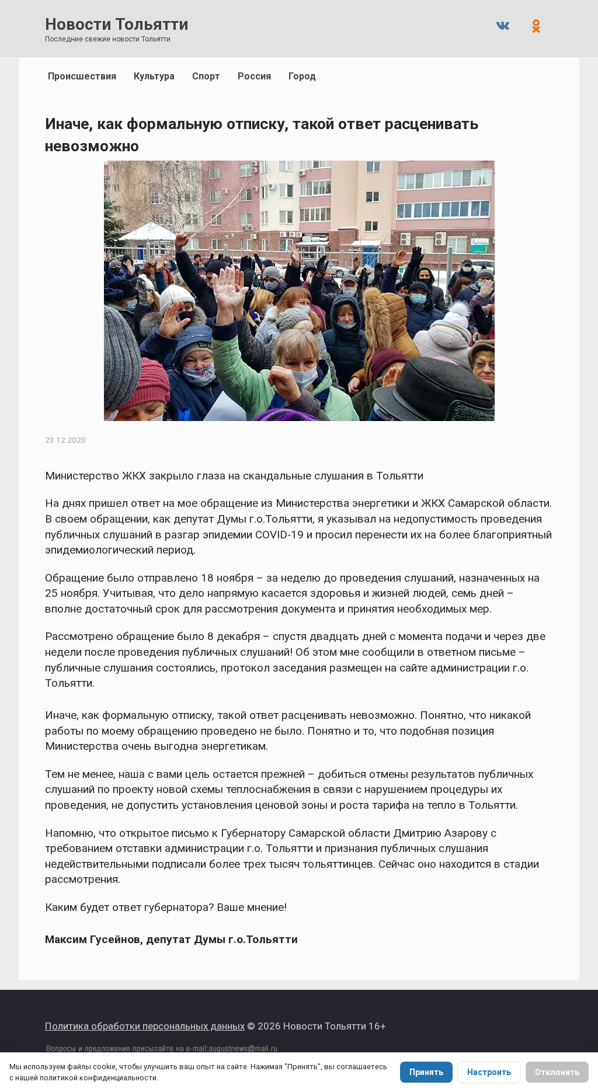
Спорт (206, 76)
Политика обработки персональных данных (145, 1026)
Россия (254, 76)
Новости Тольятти (116, 24)
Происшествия (82, 76)
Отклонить (557, 1072)
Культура (154, 76)
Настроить (489, 1072)
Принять (426, 1072)
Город (302, 76)
